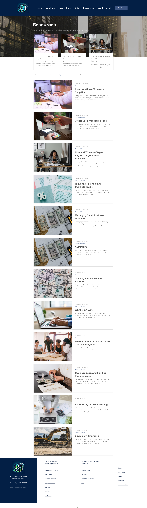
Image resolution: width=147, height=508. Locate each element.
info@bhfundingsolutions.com (18, 487)
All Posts (36, 75)
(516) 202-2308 (22, 482)
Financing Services (77, 75)
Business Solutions (47, 75)
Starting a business (62, 75)
